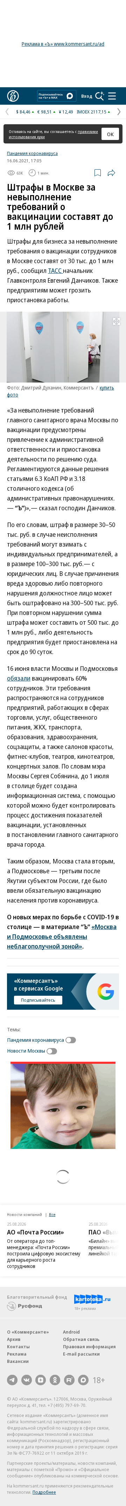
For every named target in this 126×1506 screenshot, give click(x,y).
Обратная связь (81, 1339)
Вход (86, 96)
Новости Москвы (26, 1050)
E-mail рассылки (81, 1354)
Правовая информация (89, 1346)
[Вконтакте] (26, 1380)
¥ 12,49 (66, 112)
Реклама (17, 1354)
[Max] (83, 1380)
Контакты (18, 1346)
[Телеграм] (12, 1380)
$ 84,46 (23, 112)
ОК (110, 134)
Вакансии (18, 1361)
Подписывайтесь (38, 1000)
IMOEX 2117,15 (91, 112)
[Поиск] (99, 96)
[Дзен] (40, 1380)
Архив (13, 1339)
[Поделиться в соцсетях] (111, 173)
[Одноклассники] (55, 1380)
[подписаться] (72, 1040)
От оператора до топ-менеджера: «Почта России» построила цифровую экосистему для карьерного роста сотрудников (43, 1253)
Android (71, 1332)
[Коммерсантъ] (13, 96)
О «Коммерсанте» (28, 1332)
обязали (18, 678)
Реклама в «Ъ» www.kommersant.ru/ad (63, 43)
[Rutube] (69, 1380)
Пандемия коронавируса (32, 153)
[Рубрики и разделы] (112, 96)
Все (52, 1214)
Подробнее (44, 1492)
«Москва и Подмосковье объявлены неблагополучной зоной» (62, 936)
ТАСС (55, 270)
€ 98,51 (44, 112)
